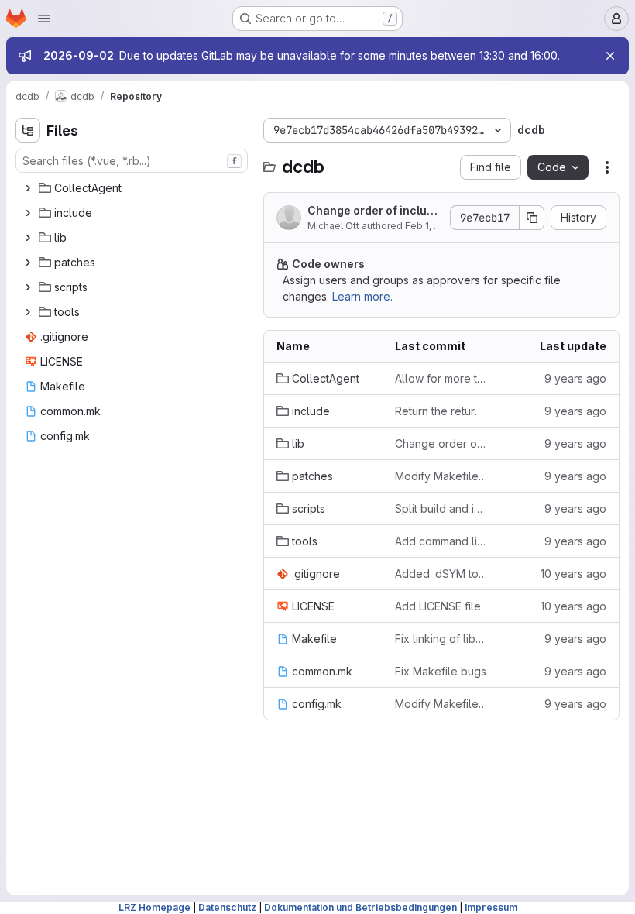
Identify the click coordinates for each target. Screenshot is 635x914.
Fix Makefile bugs (440, 671)
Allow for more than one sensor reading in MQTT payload (442, 378)
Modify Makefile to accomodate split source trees (442, 476)
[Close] (610, 55)
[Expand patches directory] (28, 262)
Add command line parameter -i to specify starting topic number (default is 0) (442, 541)
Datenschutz (227, 907)
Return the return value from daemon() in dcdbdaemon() (442, 410)
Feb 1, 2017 (430, 226)
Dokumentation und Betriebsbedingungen (360, 907)
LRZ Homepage (154, 907)
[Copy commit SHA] (532, 217)
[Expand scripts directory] (28, 287)
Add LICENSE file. (439, 606)
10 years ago (573, 573)
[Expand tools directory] (28, 312)
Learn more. (362, 296)
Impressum (491, 907)
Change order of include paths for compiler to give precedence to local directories (374, 211)
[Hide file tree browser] (27, 130)
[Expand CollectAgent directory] (28, 188)
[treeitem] (133, 188)
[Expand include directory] (28, 213)
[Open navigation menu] (44, 18)
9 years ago (575, 378)
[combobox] (131, 161)
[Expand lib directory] (28, 237)
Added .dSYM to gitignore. (442, 573)
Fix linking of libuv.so (442, 638)
